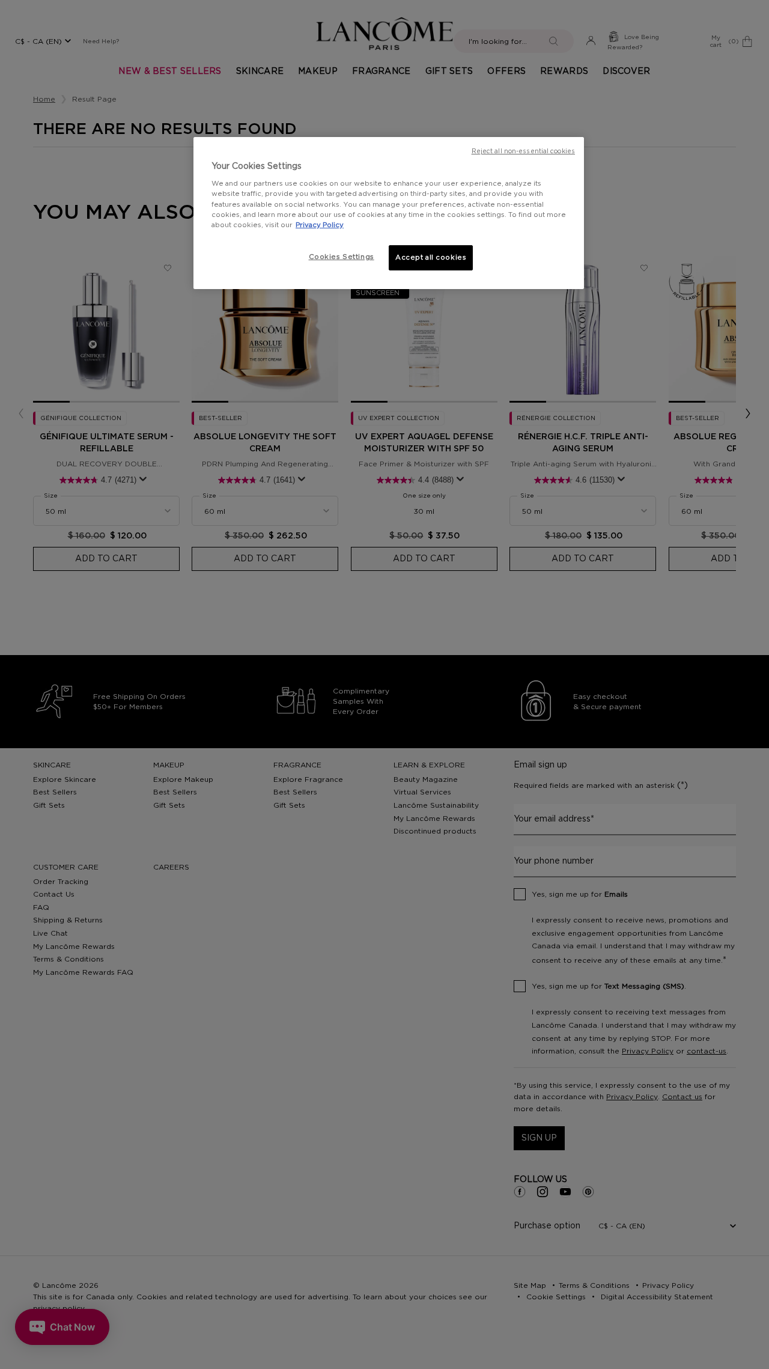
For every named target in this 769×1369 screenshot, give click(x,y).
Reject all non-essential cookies (523, 151)
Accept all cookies (430, 257)
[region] (388, 213)
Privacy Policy (320, 225)
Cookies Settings (341, 257)
